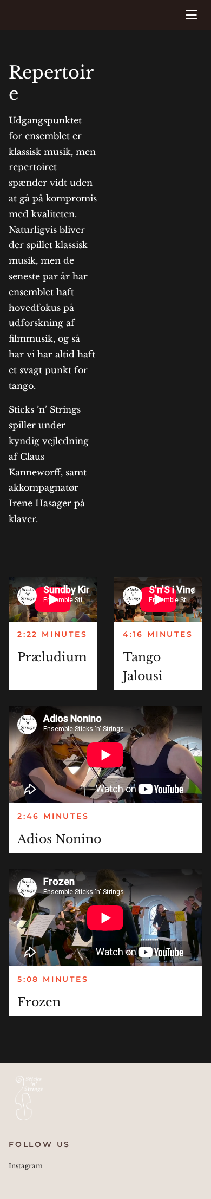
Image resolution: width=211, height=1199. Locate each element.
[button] (185, 15)
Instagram (26, 1166)
